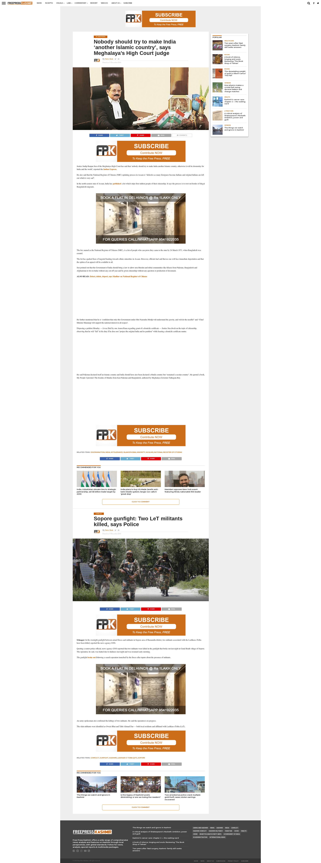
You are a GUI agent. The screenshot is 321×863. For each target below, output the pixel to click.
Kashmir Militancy (216, 831)
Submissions (220, 861)
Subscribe (128, 3)
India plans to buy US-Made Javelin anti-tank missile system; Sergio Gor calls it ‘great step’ (139, 491)
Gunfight (104, 758)
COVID (236, 831)
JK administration (200, 837)
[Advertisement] (141, 298)
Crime (195, 834)
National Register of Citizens (168, 452)
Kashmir (113, 758)
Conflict (95, 758)
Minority (141, 452)
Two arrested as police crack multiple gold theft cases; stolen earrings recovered (182, 797)
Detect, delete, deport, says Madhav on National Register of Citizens (118, 276)
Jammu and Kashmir (200, 828)
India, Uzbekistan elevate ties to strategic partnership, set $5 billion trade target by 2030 (96, 491)
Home (196, 861)
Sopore (141, 758)
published (117, 183)
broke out (91, 657)
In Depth (49, 3)
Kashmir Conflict (200, 831)
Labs (69, 3)
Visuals (59, 3)
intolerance (117, 452)
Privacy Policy (233, 861)
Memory (93, 3)
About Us (115, 3)
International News (217, 837)
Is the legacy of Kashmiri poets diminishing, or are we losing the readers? (141, 796)
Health (243, 831)
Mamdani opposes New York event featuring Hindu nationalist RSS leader (183, 490)
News (39, 3)
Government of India (232, 834)
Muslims (149, 452)
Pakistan (228, 831)
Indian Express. (110, 169)
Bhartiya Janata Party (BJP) (210, 834)
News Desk (109, 59)
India (107, 452)
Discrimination (98, 452)
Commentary (80, 3)
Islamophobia (129, 452)
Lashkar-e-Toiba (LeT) (127, 758)
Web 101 (104, 3)
